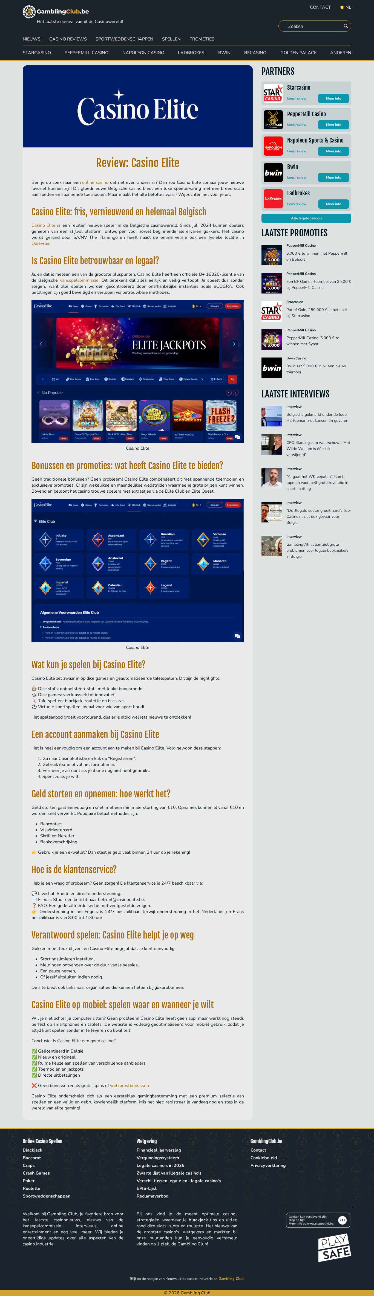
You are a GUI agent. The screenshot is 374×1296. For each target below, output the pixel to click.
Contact (320, 7)
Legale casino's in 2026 (161, 1166)
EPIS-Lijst (147, 1188)
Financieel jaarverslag (159, 1150)
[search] (346, 26)
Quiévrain (40, 243)
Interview (294, 406)
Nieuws (32, 39)
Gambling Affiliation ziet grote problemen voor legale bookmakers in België (317, 550)
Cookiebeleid (264, 1158)
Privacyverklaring (268, 1166)
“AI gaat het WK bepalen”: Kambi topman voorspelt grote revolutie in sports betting (317, 482)
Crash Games (36, 1173)
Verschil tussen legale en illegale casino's (179, 1181)
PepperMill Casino (86, 53)
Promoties (201, 39)
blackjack (198, 1220)
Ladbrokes (191, 53)
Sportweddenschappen (124, 39)
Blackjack (32, 1150)
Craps (29, 1166)
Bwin (224, 53)
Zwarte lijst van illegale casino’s (169, 1173)
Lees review (296, 98)
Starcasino (37, 53)
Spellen (171, 39)
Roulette (31, 1188)
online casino (95, 182)
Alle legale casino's (306, 218)
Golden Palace (298, 53)
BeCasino (255, 53)
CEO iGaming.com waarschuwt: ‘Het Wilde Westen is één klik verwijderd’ (318, 448)
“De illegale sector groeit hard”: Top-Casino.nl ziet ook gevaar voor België (318, 516)
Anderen (340, 53)
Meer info (333, 98)
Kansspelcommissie (79, 280)
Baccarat (32, 1158)
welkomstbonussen (129, 1086)
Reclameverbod (153, 1196)
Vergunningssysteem (158, 1158)
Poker (28, 1181)
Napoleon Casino (143, 53)
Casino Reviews (68, 39)
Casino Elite (43, 225)
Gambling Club (231, 1278)
